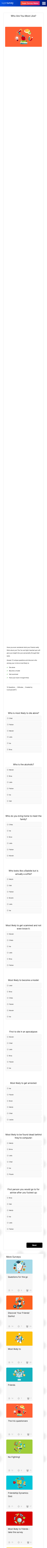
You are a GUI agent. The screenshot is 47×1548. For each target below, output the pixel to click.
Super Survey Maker (30, 3)
